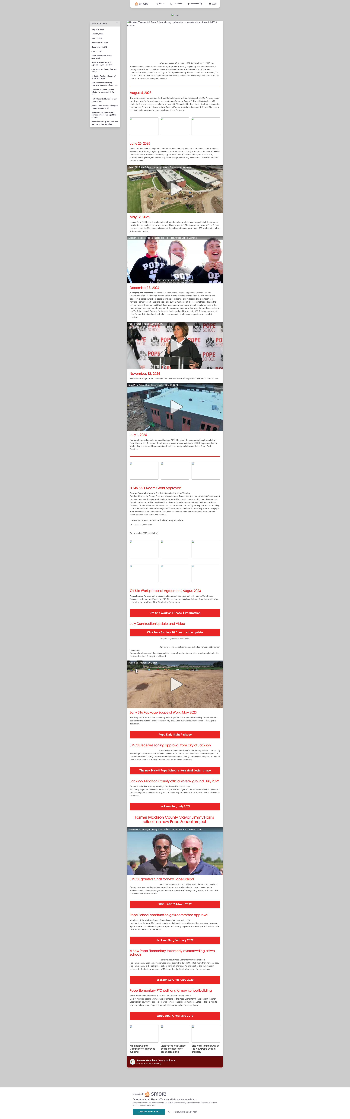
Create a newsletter (148, 1111)
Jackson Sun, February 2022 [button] (175, 940)
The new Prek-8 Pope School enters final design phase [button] (175, 770)
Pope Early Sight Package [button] (175, 734)
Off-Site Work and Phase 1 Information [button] (175, 613)
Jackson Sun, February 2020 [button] (175, 979)
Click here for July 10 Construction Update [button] (175, 632)
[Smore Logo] (142, 4)
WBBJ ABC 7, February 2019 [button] (175, 1015)
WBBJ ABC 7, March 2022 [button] (175, 904)
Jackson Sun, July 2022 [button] (175, 806)
